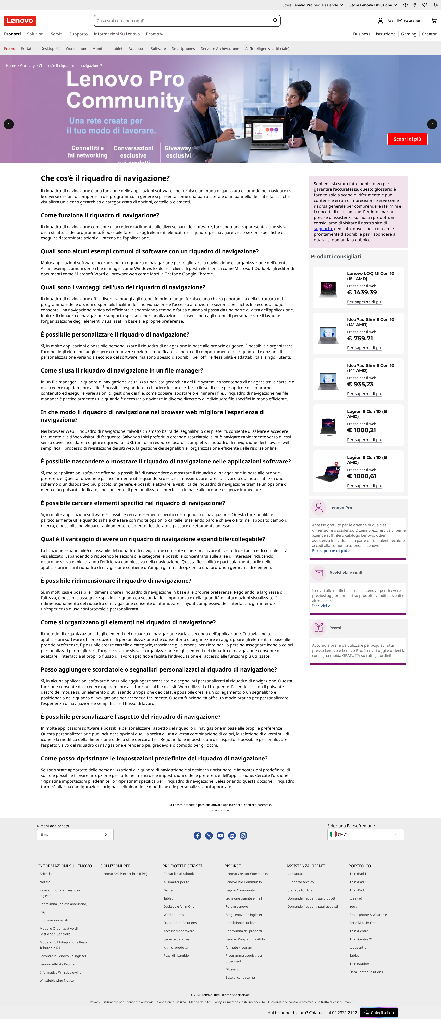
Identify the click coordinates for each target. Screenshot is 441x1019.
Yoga (353, 906)
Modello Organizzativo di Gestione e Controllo (59, 931)
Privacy (95, 1002)
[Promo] (17, 48)
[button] (405, 5)
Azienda (46, 873)
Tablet (168, 898)
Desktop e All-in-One (179, 906)
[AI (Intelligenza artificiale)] (291, 48)
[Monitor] (107, 48)
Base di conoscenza (240, 977)
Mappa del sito (199, 1002)
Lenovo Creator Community (247, 873)
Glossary (27, 65)
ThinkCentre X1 (361, 939)
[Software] (167, 48)
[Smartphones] (197, 48)
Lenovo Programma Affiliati (246, 939)
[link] (414, 6)
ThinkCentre (359, 931)
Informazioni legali (54, 920)
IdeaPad (356, 898)
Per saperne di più (364, 302)
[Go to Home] (20, 21)
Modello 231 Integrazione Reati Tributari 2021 (63, 945)
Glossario (233, 969)
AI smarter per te (176, 882)
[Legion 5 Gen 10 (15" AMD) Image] (328, 427)
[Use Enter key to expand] (425, 21)
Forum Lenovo (237, 906)
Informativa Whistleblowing (61, 972)
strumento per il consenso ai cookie (128, 1002)
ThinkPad (357, 890)
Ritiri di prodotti (176, 947)
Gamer (169, 890)
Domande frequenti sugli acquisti (313, 906)
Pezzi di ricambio (176, 955)
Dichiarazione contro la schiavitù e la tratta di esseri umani (309, 1002)
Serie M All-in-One (363, 922)
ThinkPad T (358, 873)
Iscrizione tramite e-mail (244, 898)
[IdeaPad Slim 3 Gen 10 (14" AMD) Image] (328, 335)
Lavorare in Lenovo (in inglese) (63, 956)
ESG (42, 912)
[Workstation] (88, 48)
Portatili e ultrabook (179, 873)
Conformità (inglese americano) (63, 904)
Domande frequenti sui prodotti (312, 898)
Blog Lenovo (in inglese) (244, 914)
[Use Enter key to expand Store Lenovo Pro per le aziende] (341, 5)
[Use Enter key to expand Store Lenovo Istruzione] (395, 5)
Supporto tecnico (301, 882)
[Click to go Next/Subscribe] (106, 834)
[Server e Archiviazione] (241, 48)
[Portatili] (36, 48)
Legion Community (240, 890)
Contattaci (295, 873)
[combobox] (182, 20)
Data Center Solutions (180, 922)
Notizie (45, 882)
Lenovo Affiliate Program (59, 964)
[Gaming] (418, 33)
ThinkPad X (358, 882)
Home (11, 65)
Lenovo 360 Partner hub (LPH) (124, 873)
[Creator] (438, 33)
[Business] (371, 33)
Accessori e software (179, 931)
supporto (323, 228)
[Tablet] (124, 48)
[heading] (374, 276)
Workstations (174, 914)
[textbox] (366, 834)
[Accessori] (146, 48)
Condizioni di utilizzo (241, 922)
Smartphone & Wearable (368, 914)
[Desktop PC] (61, 48)
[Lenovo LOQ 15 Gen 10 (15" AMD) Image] (328, 289)
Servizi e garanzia (177, 939)
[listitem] (358, 287)
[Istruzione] (397, 33)
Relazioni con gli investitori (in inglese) (62, 893)
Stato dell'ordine (300, 890)
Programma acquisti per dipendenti (244, 958)
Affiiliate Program (239, 947)
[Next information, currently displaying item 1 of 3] (432, 124)
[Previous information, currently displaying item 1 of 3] (9, 124)
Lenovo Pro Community (244, 882)
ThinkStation (359, 963)
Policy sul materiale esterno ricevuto (239, 1002)
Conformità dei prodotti (244, 931)
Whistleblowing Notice (57, 980)
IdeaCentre (358, 947)
